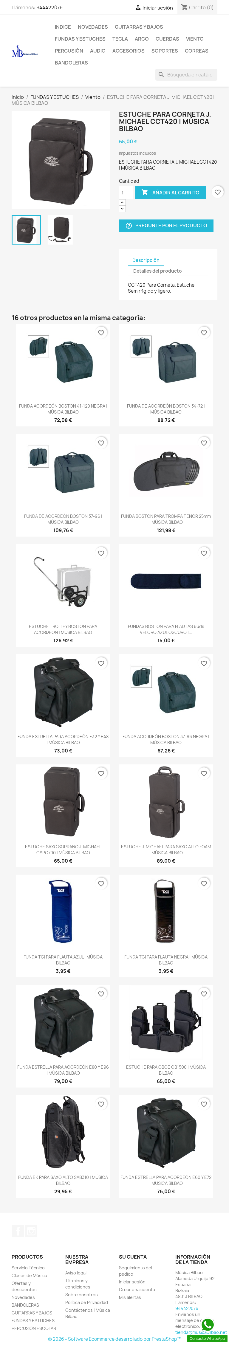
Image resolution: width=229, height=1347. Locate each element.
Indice (63, 27)
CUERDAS (167, 39)
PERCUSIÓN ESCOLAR (34, 1328)
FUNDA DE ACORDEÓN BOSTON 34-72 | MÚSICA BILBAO (166, 409)
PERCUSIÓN (69, 50)
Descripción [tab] (146, 260)
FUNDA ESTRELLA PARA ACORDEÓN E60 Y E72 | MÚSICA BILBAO (165, 1180)
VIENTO (195, 39)
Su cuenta (133, 1257)
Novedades (93, 27)
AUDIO (98, 50)
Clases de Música (29, 1275)
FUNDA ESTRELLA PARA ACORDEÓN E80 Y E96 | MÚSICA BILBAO (63, 1070)
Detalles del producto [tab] (157, 271)
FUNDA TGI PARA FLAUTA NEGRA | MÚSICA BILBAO (166, 960)
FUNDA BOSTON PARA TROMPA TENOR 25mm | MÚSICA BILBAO (166, 519)
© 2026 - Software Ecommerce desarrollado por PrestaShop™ (114, 1339)
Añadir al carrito (170, 192)
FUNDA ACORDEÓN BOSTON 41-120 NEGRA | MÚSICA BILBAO (63, 409)
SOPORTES (164, 50)
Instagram (31, 1231)
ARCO (142, 39)
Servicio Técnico (28, 1268)
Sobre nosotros (81, 1294)
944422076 (49, 7)
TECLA (120, 39)
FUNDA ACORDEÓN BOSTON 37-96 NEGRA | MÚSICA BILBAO (166, 739)
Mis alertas (130, 1297)
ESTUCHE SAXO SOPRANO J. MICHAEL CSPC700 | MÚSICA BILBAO (63, 849)
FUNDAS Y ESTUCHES (80, 39)
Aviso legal (75, 1273)
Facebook (18, 1231)
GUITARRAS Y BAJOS (139, 27)
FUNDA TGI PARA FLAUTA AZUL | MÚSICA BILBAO (63, 960)
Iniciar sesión (132, 1282)
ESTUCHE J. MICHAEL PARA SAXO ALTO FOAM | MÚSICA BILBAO (166, 849)
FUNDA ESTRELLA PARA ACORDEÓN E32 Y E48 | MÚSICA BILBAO (63, 739)
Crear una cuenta (137, 1289)
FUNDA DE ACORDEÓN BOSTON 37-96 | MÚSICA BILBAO (63, 519)
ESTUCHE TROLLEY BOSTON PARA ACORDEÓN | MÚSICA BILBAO (63, 629)
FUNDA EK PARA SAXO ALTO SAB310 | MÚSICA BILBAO (63, 1180)
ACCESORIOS (128, 50)
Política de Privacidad (86, 1302)
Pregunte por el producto (166, 226)
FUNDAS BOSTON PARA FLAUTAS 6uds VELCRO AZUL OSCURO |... (166, 629)
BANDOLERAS (71, 62)
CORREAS (196, 50)
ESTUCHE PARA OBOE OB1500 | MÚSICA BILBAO (166, 1070)
